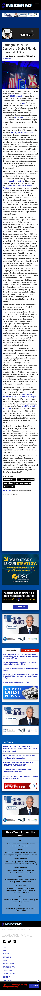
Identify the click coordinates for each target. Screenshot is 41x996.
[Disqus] (20, 524)
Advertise (6, 954)
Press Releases (8, 742)
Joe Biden (30, 479)
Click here (7, 491)
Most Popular (11, 650)
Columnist (7, 58)
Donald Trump (9, 479)
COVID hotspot (16, 96)
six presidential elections (13, 181)
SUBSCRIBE (20, 607)
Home (5, 947)
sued (23, 103)
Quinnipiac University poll (22, 133)
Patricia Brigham (11, 483)
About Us (6, 950)
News (5, 960)
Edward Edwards (9, 974)
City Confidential (9, 967)
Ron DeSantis (9, 487)
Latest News (30, 651)
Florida (21, 479)
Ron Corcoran (25, 483)
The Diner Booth (8, 964)
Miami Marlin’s (20, 117)
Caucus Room (7, 970)
